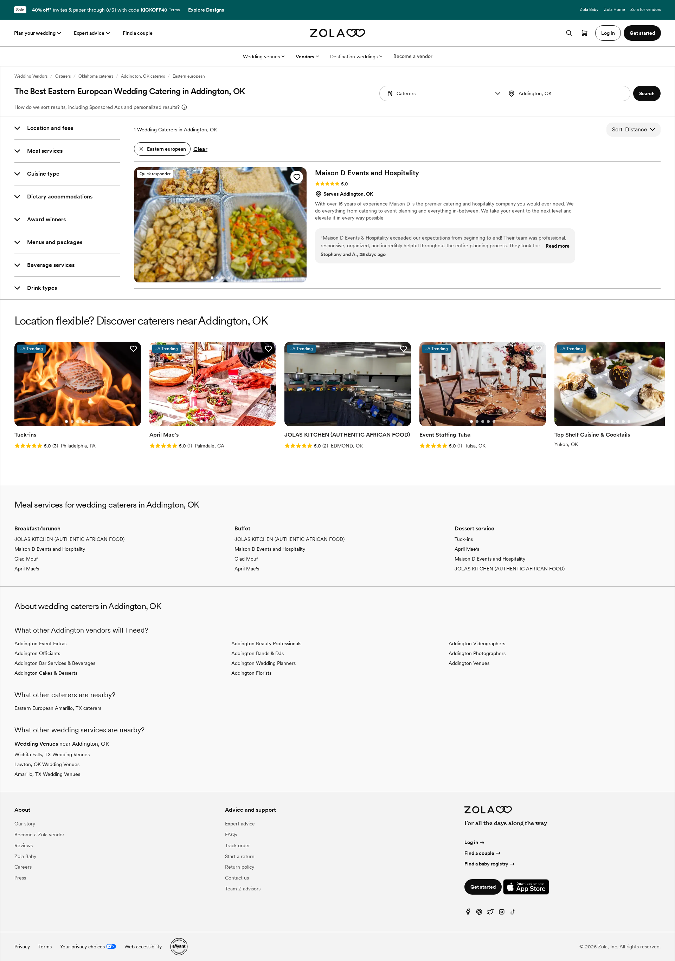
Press (20, 878)
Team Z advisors (243, 888)
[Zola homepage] (337, 33)
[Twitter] (490, 913)
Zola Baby (589, 9)
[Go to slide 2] (217, 278)
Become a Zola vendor (39, 834)
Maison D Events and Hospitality (49, 549)
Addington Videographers (477, 643)
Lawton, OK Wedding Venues (46, 764)
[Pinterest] (479, 913)
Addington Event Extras (40, 643)
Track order (237, 845)
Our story (24, 823)
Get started (483, 887)
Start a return (240, 856)
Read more (558, 246)
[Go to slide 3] (223, 278)
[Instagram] (501, 913)
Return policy (239, 867)
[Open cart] (584, 33)
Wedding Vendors (30, 76)
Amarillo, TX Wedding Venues (47, 774)
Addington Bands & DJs (257, 653)
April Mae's (26, 568)
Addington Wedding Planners (263, 663)
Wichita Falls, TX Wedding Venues (52, 754)
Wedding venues (261, 56)
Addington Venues (469, 663)
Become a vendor (412, 56)
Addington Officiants (37, 653)
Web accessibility (143, 946)
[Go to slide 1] (212, 278)
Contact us (237, 878)
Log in (471, 842)
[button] (498, 93)
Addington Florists (251, 673)
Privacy (22, 946)
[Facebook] (467, 913)
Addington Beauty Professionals (266, 643)
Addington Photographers (477, 653)
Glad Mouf (26, 559)
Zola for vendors (645, 9)
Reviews (23, 845)
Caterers (63, 76)
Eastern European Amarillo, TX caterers (57, 708)
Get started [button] (642, 33)
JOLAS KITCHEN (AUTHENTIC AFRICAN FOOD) (69, 539)
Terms (174, 9)
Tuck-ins (464, 539)
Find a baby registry (486, 864)
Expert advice (89, 33)
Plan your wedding (35, 33)
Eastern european (189, 76)
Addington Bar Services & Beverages (54, 663)
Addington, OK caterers (143, 76)
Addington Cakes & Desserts (45, 673)
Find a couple (138, 33)
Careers (23, 867)
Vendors (305, 56)
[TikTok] (512, 913)
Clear (200, 149)
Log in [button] (608, 33)
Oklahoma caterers (95, 76)
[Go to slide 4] (229, 278)
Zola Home (614, 9)
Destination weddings (354, 56)
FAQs (231, 834)
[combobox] (568, 93)
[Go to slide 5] (89, 421)
